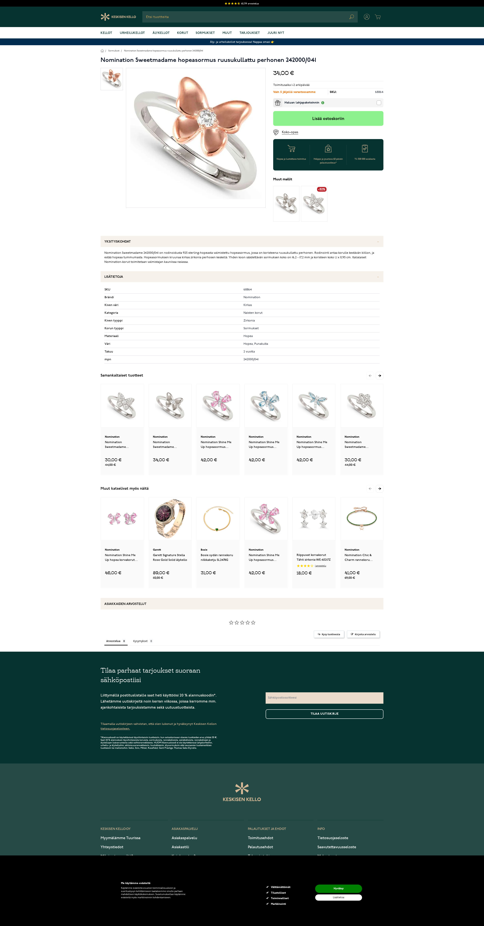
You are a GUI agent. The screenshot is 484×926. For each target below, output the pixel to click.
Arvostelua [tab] (113, 641)
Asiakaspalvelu (184, 838)
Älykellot (161, 33)
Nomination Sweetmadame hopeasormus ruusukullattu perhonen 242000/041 (163, 50)
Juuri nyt (276, 33)
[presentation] (274, 99)
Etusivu (102, 50)
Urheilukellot (132, 33)
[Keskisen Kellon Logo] (118, 17)
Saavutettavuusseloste (336, 847)
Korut (182, 33)
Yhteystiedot (112, 847)
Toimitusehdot (260, 838)
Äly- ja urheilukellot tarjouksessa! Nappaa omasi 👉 (242, 42)
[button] (379, 375)
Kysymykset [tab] (140, 641)
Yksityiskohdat (117, 241)
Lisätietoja (113, 277)
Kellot (106, 33)
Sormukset (205, 33)
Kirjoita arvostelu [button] (365, 634)
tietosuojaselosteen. (115, 729)
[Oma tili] (367, 17)
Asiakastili (180, 847)
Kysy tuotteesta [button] (331, 634)
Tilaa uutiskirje (325, 713)
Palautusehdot (260, 847)
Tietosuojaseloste (332, 838)
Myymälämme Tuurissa (120, 838)
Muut (227, 33)
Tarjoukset (250, 33)
